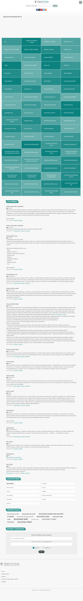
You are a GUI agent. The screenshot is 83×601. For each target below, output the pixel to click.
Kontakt (44, 499)
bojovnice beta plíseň (50, 105)
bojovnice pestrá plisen (50, 168)
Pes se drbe (9, 441)
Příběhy (44, 491)
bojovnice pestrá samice (11, 184)
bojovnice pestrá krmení (11, 160)
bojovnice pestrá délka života (51, 152)
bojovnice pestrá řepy (70, 168)
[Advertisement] (40, 29)
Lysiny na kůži (10, 361)
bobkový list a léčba (49, 41)
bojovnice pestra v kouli (51, 184)
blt (5, 41)
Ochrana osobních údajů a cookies (10, 579)
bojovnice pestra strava (31, 184)
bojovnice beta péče (10, 105)
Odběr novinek (5, 574)
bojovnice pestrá (68, 136)
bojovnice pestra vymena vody (12, 191)
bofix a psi (47, 65)
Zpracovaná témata (47, 495)
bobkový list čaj (68, 41)
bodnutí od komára (29, 57)
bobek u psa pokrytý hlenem (31, 41)
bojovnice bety (9, 113)
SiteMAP (4, 581)
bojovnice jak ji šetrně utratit (12, 120)
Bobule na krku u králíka (31, 49)
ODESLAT (41, 551)
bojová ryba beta (48, 89)
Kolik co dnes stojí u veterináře (14, 206)
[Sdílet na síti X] (39, 10)
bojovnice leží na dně (50, 120)
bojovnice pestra (9, 144)
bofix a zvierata (28, 73)
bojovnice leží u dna (10, 128)
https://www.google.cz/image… (59, 314)
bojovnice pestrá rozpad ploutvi (71, 176)
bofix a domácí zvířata (30, 65)
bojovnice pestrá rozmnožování (12, 176)
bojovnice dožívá (68, 113)
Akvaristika (9, 499)
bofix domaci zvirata (30, 81)
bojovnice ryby (21, 519)
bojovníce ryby (35, 519)
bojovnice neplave (10, 136)
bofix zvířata (8, 89)
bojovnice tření (25, 522)
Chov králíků (9, 495)
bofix (6, 65)
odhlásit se (47, 547)
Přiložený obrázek (9, 473)
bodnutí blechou (9, 57)
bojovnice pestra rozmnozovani (51, 176)
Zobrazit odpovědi (17, 230)
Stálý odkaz (16, 220)
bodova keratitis (68, 57)
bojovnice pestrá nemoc (51, 160)
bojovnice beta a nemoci (31, 97)
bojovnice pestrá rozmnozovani (31, 176)
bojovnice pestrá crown (31, 152)
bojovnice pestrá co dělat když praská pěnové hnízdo (12, 152)
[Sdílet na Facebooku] (37, 10)
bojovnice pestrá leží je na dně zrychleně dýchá (32, 160)
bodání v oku (67, 49)
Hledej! (55, 5)
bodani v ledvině (48, 49)
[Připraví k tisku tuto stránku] (46, 10)
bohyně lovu (27, 89)
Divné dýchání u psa (11, 236)
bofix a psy (7, 73)
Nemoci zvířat (10, 487)
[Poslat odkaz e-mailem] (44, 10)
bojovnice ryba (43, 517)
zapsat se (37, 547)
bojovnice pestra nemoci (71, 160)
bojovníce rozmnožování (25, 516)
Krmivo (44, 487)
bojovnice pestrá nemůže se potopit (12, 168)
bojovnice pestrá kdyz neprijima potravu (71, 152)
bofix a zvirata (48, 73)
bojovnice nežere (29, 136)
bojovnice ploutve (28, 514)
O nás (3, 571)
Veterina (9, 503)
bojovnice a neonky (69, 89)
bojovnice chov (28, 113)
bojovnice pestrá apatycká (31, 144)
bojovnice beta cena (49, 97)
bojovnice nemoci (69, 128)
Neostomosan (10, 410)
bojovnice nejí (28, 128)
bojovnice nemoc (49, 128)
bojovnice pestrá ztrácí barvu (51, 191)
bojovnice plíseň (13, 514)
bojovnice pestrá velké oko (71, 184)
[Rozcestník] (80, 2)
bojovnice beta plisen (30, 105)
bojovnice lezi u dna (69, 120)
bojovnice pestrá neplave (31, 168)
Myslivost (44, 483)
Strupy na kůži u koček (12, 288)
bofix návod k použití (69, 81)
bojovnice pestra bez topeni (51, 144)
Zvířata (8, 491)
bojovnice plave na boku (70, 192)
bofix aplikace (8, 81)
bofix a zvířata (68, 73)
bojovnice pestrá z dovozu (31, 192)
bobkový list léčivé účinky (12, 49)
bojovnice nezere (49, 136)
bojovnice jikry (28, 120)
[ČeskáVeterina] (41, 3)
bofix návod (47, 81)
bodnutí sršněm (48, 57)
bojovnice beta (9, 97)
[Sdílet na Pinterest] (41, 10)
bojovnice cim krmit (49, 113)
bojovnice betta (68, 105)
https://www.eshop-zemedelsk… (14, 457)
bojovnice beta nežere (70, 97)
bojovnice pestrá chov (70, 144)
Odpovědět (20, 220)
